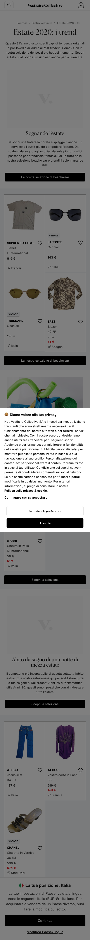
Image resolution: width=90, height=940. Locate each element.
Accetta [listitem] (45, 523)
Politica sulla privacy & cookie (25, 490)
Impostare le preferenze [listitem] (45, 511)
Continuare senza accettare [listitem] (25, 497)
